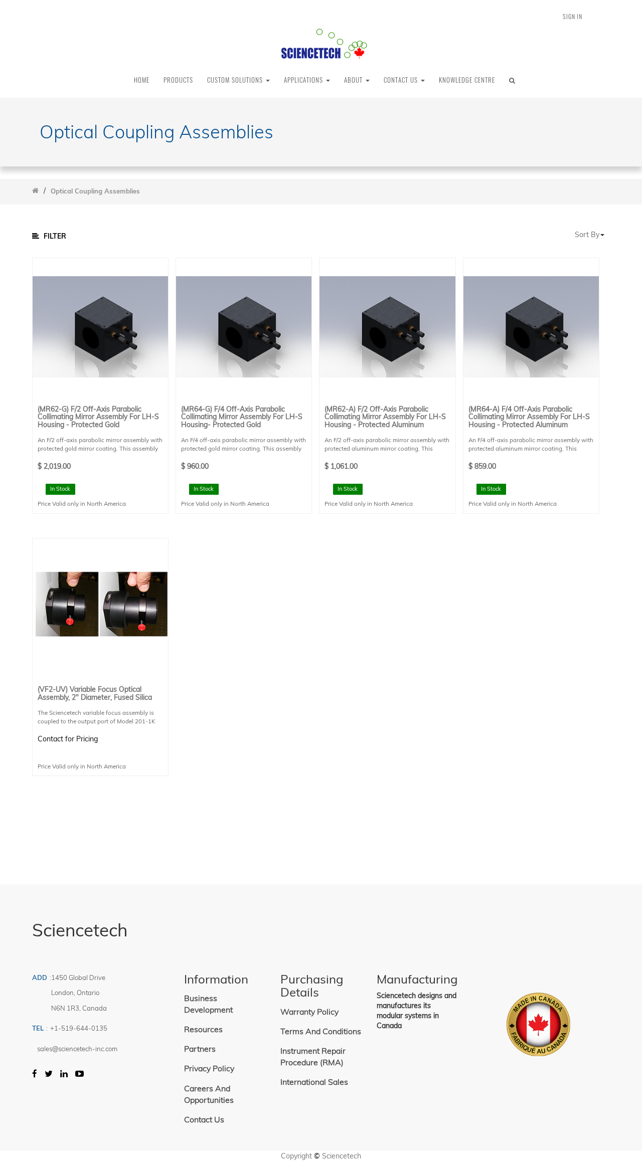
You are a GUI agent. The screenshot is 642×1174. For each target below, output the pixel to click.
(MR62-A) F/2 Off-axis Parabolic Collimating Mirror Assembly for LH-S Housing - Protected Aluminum (385, 417)
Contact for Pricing (68, 738)
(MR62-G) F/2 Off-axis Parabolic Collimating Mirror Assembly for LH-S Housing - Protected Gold (98, 417)
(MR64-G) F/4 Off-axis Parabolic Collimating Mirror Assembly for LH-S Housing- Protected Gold (241, 417)
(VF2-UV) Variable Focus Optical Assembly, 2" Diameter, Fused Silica (95, 693)
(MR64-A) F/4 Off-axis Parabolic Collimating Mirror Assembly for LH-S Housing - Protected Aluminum (529, 417)
